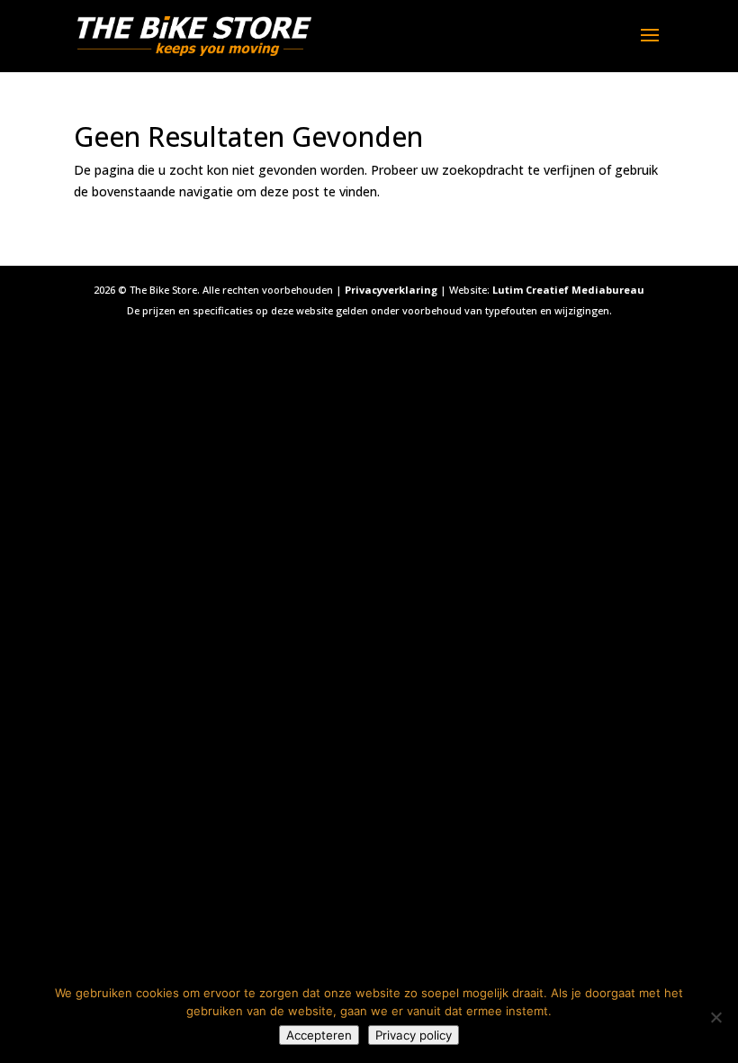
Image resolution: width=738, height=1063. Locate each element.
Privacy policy (413, 1035)
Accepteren (319, 1035)
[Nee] (715, 1017)
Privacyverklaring (391, 289)
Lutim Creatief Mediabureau (568, 289)
